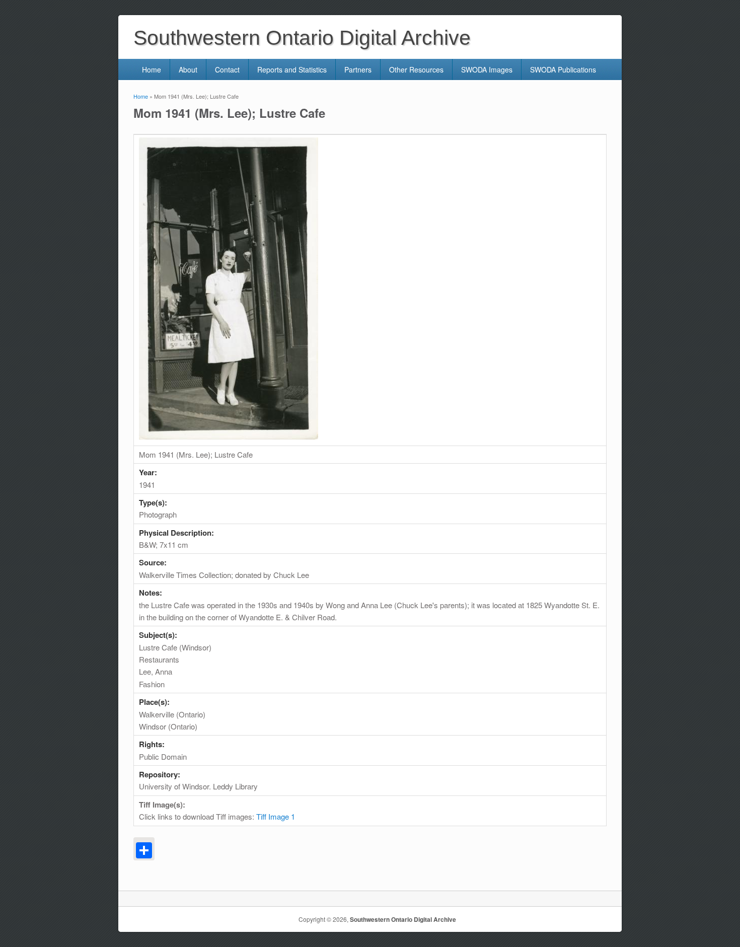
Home (151, 69)
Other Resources (416, 69)
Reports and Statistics (292, 69)
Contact (227, 69)
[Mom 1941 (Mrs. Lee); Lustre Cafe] (228, 436)
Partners (358, 69)
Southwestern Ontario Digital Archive (403, 919)
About (188, 69)
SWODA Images (486, 69)
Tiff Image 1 (275, 816)
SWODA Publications (563, 69)
